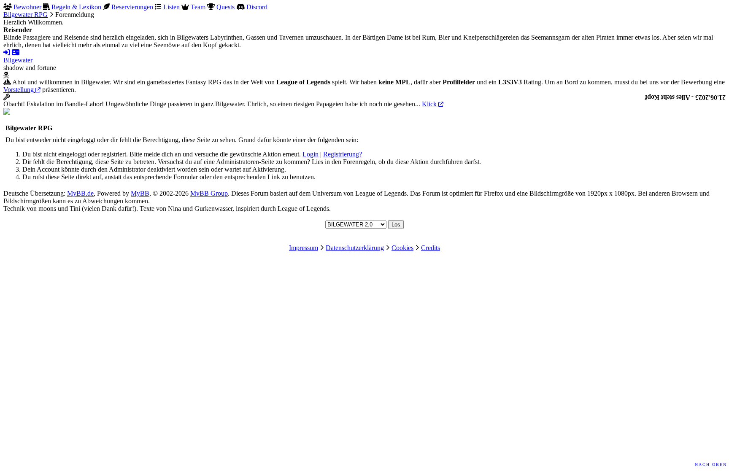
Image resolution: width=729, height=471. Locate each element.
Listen (171, 7)
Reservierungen (132, 7)
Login (310, 154)
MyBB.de (80, 193)
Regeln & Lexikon (76, 7)
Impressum (303, 247)
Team (198, 7)
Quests (225, 7)
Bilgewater (17, 60)
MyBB (140, 193)
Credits (430, 247)
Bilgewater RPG (25, 14)
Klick (430, 104)
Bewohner (27, 7)
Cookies (402, 247)
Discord (256, 7)
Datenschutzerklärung (355, 247)
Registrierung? (342, 154)
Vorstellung (19, 89)
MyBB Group (209, 193)
